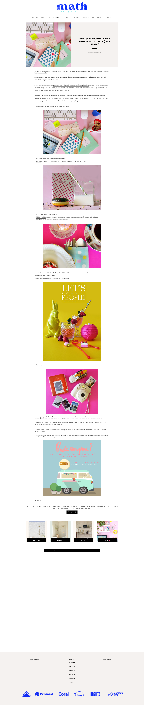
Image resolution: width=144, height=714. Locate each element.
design (88, 507)
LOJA (32, 17)
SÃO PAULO (75, 17)
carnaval (72, 670)
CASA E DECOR (40, 17)
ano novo (72, 666)
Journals (38, 161)
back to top (38, 710)
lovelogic (110, 710)
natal (72, 683)
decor (83, 507)
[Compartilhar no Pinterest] (76, 512)
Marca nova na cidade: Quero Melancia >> (87, 551)
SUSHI (93, 17)
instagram (59, 424)
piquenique (64, 508)
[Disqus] (72, 577)
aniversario (72, 662)
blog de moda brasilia (40, 507)
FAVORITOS (108, 17)
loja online (114, 507)
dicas (93, 507)
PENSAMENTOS (85, 17)
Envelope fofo (40, 159)
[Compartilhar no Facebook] (68, 512)
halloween (72, 679)
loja (107, 507)
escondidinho (100, 507)
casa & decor (57, 507)
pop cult (72, 508)
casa (50, 507)
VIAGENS (66, 17)
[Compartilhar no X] (72, 512)
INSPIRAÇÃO (56, 17)
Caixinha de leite (41, 217)
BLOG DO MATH (69, 710)
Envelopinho (39, 273)
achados (29, 507)
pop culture (80, 508)
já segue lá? (56, 96)
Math (95, 52)
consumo (76, 507)
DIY (49, 17)
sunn (89, 508)
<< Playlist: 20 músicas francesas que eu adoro (59, 551)
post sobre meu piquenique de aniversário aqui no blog (71, 85)
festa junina (71, 675)
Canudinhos (39, 220)
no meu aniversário (98, 422)
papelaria (56, 508)
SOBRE (99, 17)
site (86, 508)
